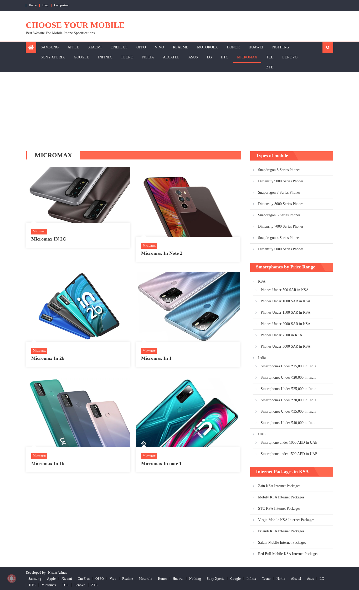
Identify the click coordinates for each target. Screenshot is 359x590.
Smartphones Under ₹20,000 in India (288, 377)
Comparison (61, 5)
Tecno (127, 57)
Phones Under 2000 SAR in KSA (285, 324)
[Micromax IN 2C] (78, 195)
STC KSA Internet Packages (279, 509)
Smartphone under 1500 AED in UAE (289, 454)
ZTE (269, 67)
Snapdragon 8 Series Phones (279, 170)
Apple (73, 47)
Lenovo (290, 57)
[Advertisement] (179, 112)
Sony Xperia (53, 57)
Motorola (207, 47)
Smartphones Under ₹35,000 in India (288, 411)
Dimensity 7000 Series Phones (280, 226)
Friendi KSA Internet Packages (281, 531)
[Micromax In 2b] (78, 307)
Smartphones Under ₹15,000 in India (288, 366)
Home (33, 5)
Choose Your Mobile (75, 25)
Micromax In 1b (47, 463)
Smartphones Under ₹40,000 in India (288, 423)
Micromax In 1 (156, 358)
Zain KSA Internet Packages (279, 486)
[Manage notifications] (11, 578)
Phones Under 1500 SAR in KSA (285, 312)
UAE (262, 434)
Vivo (159, 47)
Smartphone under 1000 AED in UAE (289, 442)
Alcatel (171, 57)
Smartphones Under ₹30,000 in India (288, 400)
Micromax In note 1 (161, 463)
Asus (193, 57)
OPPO (141, 47)
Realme (180, 47)
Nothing (280, 47)
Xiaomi (95, 47)
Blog (45, 5)
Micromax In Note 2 (161, 253)
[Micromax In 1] (188, 307)
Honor (233, 47)
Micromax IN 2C (48, 239)
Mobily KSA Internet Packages (281, 497)
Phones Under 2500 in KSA (281, 335)
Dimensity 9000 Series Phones (280, 181)
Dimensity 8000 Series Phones (280, 204)
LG (209, 57)
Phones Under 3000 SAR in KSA (285, 346)
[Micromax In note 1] (188, 412)
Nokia (148, 57)
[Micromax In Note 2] (188, 202)
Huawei (256, 47)
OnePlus (119, 47)
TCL (269, 57)
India (262, 358)
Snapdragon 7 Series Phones (279, 192)
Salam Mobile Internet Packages (282, 542)
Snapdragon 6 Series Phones (279, 215)
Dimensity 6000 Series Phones (280, 249)
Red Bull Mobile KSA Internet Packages (288, 554)
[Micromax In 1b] (78, 412)
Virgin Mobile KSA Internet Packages (286, 520)
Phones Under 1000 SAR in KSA (285, 301)
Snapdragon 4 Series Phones (279, 238)
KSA (261, 281)
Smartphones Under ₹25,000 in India (288, 389)
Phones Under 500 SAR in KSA (285, 290)
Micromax (247, 57)
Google (81, 57)
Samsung (50, 47)
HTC (224, 57)
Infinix (105, 57)
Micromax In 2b (47, 358)
